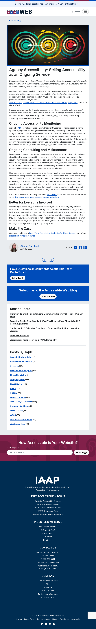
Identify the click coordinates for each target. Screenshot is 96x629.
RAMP (19, 128)
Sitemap (19, 619)
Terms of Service (43, 619)
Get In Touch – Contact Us (48, 552)
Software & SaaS (48, 530)
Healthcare (48, 540)
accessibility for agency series (22, 236)
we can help (52, 194)
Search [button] (77, 12)
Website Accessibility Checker (48, 501)
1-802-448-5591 (48, 559)
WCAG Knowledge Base (48, 511)
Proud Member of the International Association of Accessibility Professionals (47, 488)
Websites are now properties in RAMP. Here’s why (33, 340)
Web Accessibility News (21, 419)
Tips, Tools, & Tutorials (21, 401)
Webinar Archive (17, 424)
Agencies (14, 366)
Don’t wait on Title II (19, 335)
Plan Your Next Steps (68, 4)
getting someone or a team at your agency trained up (35, 197)
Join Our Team (48, 590)
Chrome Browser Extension (48, 504)
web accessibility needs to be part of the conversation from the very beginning (43, 102)
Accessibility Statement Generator (48, 514)
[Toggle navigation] (85, 11)
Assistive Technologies (21, 370)
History (13, 393)
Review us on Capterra (48, 594)
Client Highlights (18, 375)
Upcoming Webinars (19, 406)
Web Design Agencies (48, 526)
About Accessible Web (48, 580)
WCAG (13, 415)
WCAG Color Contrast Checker (48, 507)
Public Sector (48, 533)
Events (13, 388)
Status (54, 619)
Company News (17, 379)
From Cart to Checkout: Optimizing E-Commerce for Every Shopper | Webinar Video (46, 315)
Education (48, 536)
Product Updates (18, 397)
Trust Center (64, 619)
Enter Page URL (14, 447)
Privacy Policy (29, 619)
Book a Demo (48, 555)
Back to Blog (15, 20)
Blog (48, 584)
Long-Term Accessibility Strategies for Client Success (52, 233)
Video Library (16, 410)
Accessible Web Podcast (21, 361)
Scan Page (81, 452)
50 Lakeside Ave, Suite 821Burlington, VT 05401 (48, 567)
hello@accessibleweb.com (48, 562)
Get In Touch (18, 278)
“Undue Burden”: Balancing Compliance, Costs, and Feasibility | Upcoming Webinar (44, 329)
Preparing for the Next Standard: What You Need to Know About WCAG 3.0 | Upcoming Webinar (45, 322)
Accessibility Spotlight (20, 357)
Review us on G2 (48, 597)
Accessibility (76, 619)
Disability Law (16, 384)
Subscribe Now (48, 296)
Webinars (48, 587)
